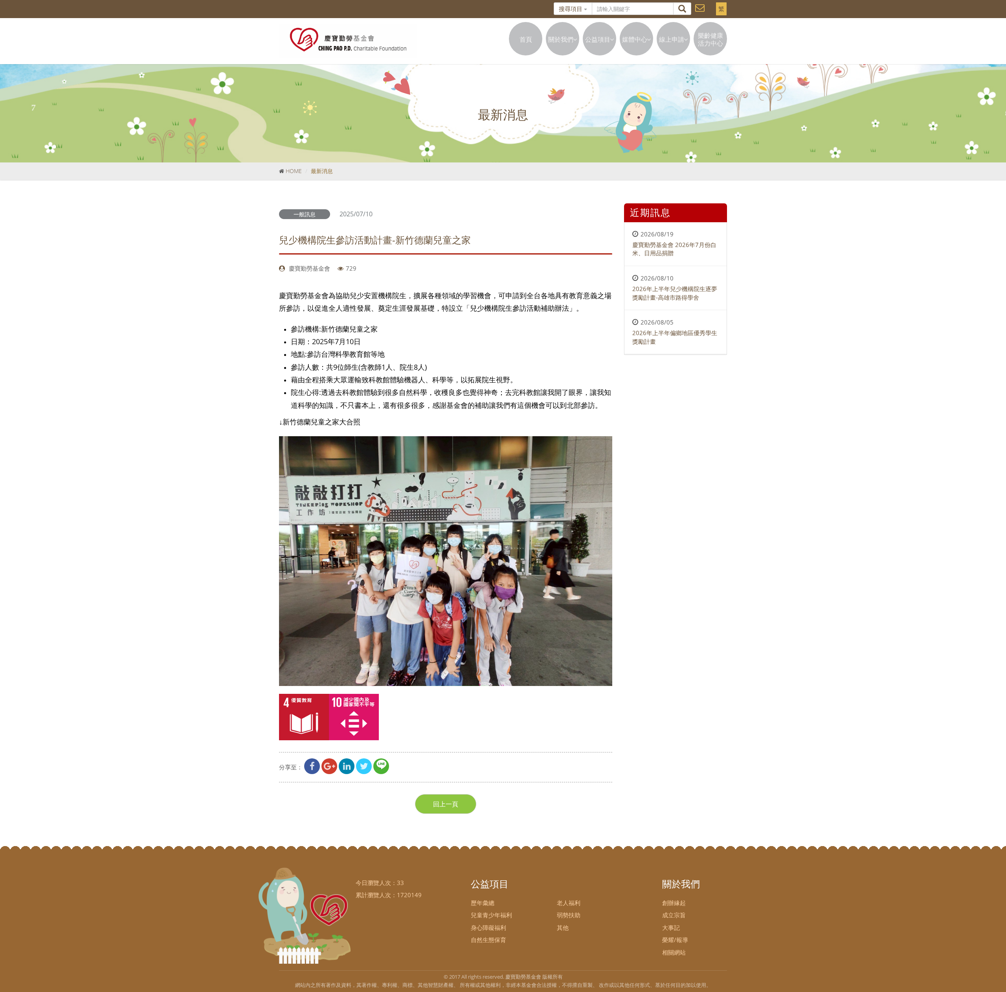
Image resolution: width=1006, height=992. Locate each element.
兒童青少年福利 (491, 915)
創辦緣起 (674, 903)
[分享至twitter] (364, 767)
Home (294, 171)
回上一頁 (445, 804)
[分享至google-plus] (329, 767)
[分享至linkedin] (346, 767)
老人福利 (568, 903)
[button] (700, 7)
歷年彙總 (482, 903)
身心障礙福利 (488, 927)
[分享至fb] (312, 767)
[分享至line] (381, 767)
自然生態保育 (488, 940)
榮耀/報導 (675, 940)
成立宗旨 (674, 915)
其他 (563, 927)
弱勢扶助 (568, 915)
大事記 (671, 927)
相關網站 (674, 952)
